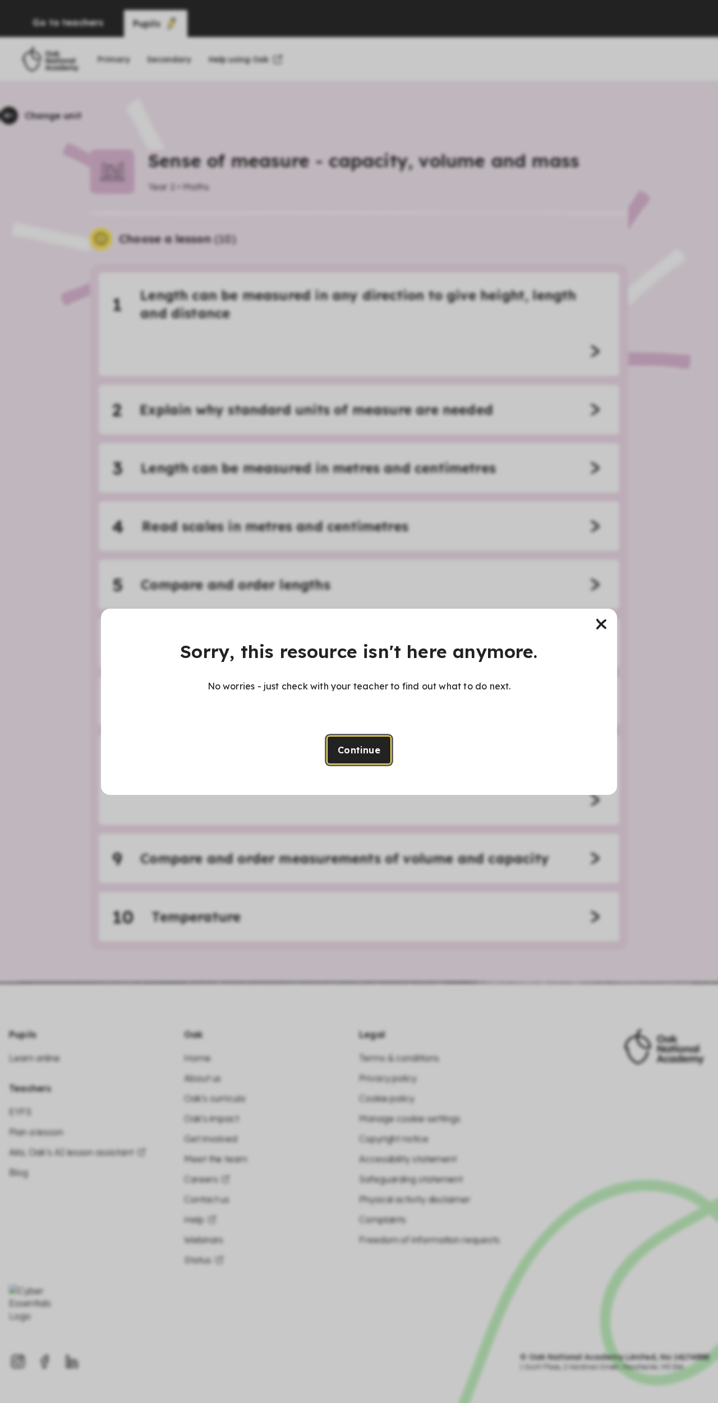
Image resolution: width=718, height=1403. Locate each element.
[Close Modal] (601, 624)
